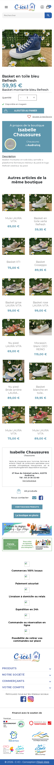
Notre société (13, 674)
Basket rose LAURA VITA (40, 304)
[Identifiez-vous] (42, 7)
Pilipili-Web (42, 762)
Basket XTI (13, 261)
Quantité (6, 97)
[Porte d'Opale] (40, 750)
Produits (9, 668)
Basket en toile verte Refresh (40, 221)
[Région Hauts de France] (13, 736)
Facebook (23, 699)
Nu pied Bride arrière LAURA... (13, 390)
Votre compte (13, 687)
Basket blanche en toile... (40, 390)
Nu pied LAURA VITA (13, 344)
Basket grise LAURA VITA (13, 304)
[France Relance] (13, 723)
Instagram (31, 699)
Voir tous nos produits (27, 507)
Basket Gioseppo (40, 263)
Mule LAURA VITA (13, 220)
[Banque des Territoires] (40, 723)
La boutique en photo (27, 515)
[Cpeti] (13, 750)
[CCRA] (40, 736)
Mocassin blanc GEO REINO (40, 346)
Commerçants (13, 681)
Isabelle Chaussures (27, 132)
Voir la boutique (29, 481)
